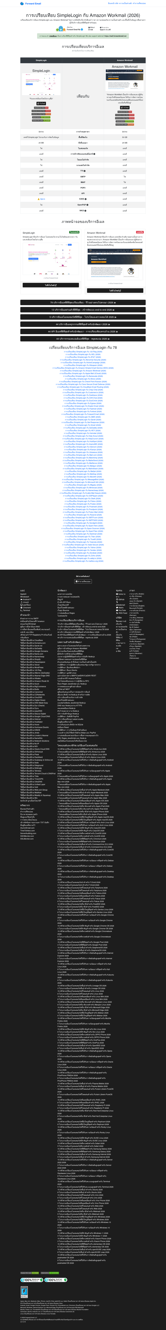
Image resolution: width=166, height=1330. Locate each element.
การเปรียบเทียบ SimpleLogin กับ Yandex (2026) (83, 550)
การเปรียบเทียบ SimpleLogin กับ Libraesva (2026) (83, 452)
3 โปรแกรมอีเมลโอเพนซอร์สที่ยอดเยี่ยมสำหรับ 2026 (83, 1203)
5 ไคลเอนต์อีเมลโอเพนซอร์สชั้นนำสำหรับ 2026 (82, 792)
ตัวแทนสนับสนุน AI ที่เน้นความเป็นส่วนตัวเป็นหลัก (77, 662)
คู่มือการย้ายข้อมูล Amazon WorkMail (72, 648)
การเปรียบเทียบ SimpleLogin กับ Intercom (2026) (83, 446)
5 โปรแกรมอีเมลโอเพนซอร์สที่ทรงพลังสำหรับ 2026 (80, 1146)
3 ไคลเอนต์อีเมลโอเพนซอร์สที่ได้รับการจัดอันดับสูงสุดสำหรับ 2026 (84, 766)
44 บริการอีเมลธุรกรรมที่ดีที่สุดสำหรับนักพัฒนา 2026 (82, 324)
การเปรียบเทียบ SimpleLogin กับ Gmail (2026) (83, 425)
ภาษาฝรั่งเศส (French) (137, 610)
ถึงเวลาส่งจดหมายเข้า (29, 814)
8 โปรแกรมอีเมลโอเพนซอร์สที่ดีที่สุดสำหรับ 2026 (83, 1246)
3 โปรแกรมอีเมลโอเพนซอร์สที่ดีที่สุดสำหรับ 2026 (82, 944)
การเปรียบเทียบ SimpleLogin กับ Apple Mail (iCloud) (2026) (83, 373)
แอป (22, 590)
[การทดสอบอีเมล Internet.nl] (41, 114)
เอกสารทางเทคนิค (64, 594)
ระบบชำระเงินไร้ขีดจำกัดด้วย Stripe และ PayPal (76, 732)
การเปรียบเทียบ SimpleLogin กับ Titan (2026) (83, 536)
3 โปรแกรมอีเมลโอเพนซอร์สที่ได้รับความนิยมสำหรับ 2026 (83, 1229)
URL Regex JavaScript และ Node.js (71, 738)
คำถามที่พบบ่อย (139, 3)
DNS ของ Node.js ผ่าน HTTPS (69, 705)
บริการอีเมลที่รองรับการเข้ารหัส (70, 697)
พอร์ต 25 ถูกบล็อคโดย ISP (30, 800)
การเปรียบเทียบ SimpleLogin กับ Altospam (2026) (83, 365)
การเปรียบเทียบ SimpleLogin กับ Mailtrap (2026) (83, 474)
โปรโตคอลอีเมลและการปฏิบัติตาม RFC (73, 681)
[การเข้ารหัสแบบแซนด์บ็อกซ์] (94, 154)
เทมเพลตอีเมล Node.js (66, 708)
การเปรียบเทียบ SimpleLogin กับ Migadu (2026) (83, 485)
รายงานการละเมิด (120, 644)
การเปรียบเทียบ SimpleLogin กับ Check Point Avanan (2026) (83, 381)
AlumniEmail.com (27, 828)
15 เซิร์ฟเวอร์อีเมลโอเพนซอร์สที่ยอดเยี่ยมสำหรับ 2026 (83, 800)
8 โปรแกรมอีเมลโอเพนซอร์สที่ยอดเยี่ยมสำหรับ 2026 (81, 896)
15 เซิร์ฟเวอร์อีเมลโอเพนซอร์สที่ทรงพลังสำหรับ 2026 (81, 833)
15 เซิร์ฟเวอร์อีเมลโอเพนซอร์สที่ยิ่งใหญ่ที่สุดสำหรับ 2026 (85, 817)
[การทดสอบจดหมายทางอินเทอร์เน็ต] (55, 1280)
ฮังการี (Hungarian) (136, 620)
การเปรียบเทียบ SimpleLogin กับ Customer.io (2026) (83, 392)
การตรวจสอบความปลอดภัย (68, 596)
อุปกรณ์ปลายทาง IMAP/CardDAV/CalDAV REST (76, 675)
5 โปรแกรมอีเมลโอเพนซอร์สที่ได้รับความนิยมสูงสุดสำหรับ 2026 (83, 1025)
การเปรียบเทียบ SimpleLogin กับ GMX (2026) (83, 417)
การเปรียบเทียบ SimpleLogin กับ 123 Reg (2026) (83, 351)
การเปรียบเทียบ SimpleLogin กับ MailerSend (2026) (83, 460)
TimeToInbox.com (27, 830)
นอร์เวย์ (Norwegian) (136, 634)
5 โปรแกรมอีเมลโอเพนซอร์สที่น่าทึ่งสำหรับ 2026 (83, 1010)
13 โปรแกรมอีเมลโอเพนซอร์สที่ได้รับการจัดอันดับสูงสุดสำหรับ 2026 (85, 878)
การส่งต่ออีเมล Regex (66, 613)
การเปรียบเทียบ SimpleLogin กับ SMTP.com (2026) (83, 517)
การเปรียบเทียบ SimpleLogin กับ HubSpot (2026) (83, 441)
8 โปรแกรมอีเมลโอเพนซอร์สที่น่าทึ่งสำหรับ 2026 (80, 906)
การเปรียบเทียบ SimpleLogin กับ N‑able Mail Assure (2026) (83, 493)
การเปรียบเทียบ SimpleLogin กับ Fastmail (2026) (83, 408)
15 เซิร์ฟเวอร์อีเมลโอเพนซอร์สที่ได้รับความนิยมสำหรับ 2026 (85, 822)
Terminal (26, 610)
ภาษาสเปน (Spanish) (136, 644)
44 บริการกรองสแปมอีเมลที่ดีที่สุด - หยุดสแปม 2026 (82, 338)
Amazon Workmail (125, 66)
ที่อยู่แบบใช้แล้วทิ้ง (27, 817)
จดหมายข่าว (120, 595)
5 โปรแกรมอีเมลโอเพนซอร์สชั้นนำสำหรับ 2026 (84, 847)
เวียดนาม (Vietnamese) (134, 657)
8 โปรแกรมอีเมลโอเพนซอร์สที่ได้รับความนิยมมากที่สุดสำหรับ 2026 (85, 867)
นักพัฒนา (62, 590)
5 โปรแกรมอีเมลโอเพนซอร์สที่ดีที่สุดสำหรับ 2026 (81, 841)
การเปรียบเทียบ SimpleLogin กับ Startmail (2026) (83, 533)
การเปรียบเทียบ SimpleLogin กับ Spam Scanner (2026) (83, 528)
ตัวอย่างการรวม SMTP (29, 618)
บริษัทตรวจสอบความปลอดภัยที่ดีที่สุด (72, 659)
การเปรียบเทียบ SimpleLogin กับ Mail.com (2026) (83, 455)
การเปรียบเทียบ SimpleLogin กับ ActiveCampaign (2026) (83, 362)
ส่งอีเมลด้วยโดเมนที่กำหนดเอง (32, 621)
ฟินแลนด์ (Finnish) (136, 608)
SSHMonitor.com (27, 836)
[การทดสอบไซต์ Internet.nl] (41, 110)
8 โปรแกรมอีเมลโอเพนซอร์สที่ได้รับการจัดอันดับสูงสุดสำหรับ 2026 (85, 856)
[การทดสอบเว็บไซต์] (31, 1280)
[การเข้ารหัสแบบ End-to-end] (86, 199)
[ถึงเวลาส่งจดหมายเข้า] (85, 171)
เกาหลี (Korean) (135, 632)
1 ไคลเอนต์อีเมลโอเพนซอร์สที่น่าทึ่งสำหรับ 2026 (82, 814)
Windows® (24, 596)
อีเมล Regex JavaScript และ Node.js (72, 683)
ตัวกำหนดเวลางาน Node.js (68, 711)
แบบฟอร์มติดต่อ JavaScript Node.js (71, 702)
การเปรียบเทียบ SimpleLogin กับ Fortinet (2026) (83, 411)
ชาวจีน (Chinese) (135, 596)
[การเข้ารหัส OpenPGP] (87, 204)
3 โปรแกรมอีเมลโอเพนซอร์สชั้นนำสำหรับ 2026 (81, 950)
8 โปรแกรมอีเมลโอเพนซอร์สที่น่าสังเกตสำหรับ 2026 (84, 1004)
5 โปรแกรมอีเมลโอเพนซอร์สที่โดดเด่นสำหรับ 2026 (79, 1208)
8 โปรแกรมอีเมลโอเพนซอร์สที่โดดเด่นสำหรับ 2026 (81, 890)
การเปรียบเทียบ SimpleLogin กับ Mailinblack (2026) (83, 468)
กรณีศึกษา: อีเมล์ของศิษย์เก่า (68, 667)
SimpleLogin (41, 70)
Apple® (23, 594)
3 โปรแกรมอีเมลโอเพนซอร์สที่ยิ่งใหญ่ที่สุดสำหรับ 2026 (83, 1219)
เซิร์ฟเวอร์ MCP (63, 689)
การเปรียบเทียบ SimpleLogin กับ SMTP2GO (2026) (83, 520)
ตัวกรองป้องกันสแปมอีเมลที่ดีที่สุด (70, 651)
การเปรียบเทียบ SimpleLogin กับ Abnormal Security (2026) (83, 359)
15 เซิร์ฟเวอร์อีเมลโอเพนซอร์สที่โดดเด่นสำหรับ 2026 (83, 795)
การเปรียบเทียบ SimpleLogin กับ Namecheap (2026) (83, 490)
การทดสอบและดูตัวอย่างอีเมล (69, 686)
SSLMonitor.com (27, 838)
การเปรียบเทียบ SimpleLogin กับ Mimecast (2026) (83, 487)
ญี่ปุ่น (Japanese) (135, 629)
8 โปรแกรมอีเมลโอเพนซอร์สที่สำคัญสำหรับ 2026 (81, 1032)
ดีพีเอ (118, 640)
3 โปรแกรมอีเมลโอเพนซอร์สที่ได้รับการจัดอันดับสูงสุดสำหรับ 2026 (84, 1166)
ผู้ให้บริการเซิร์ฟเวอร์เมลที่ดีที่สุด (70, 653)
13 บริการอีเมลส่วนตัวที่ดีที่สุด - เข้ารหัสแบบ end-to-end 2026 (81, 309)
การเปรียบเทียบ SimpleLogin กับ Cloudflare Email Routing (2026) (83, 387)
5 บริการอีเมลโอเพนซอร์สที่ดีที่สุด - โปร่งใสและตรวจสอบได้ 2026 (82, 317)
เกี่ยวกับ (119, 624)
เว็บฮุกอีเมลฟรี (63, 605)
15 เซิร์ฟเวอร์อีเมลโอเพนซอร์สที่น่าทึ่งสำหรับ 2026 (83, 811)
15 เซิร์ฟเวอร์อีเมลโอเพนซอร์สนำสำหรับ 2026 (78, 882)
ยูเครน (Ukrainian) (135, 653)
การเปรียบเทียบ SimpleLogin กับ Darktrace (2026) (83, 395)
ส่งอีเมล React (63, 727)
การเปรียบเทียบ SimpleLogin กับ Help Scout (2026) (83, 436)
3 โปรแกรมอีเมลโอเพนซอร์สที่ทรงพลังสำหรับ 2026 (84, 938)
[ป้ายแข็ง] (24, 1292)
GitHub (121, 599)
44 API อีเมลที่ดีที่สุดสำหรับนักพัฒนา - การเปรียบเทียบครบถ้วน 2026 (82, 331)
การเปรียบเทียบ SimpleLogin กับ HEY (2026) (83, 430)
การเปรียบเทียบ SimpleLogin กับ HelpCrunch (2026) (83, 438)
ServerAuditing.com (28, 833)
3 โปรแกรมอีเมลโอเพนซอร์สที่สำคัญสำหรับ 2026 (80, 830)
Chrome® (27, 607)
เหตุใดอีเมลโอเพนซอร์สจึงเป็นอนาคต (72, 741)
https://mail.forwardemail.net (115, 36)
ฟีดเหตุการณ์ (121, 621)
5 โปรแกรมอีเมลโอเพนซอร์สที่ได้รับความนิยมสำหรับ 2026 (85, 921)
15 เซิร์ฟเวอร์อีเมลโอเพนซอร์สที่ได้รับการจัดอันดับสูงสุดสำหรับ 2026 (85, 761)
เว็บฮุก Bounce (63, 610)
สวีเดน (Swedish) (135, 646)
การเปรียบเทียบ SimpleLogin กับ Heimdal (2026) (83, 433)
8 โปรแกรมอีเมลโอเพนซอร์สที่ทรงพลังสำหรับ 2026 (81, 836)
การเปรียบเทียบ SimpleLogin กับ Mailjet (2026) (83, 471)
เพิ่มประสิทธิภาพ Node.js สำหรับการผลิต (73, 694)
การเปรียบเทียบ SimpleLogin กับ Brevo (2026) (83, 378)
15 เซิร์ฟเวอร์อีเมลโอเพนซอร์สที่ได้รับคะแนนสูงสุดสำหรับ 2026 (83, 1182)
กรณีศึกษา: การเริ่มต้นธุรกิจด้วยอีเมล (72, 730)
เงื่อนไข (119, 634)
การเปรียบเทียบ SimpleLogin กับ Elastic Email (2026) (83, 406)
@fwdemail (120, 605)
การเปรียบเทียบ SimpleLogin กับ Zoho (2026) (83, 555)
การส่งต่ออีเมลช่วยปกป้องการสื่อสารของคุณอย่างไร (77, 735)
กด (117, 648)
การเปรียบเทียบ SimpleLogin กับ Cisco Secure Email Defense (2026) (83, 384)
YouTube (122, 610)
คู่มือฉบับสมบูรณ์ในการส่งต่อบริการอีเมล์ (73, 692)
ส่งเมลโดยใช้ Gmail (28, 624)
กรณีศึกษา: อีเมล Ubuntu (67, 670)
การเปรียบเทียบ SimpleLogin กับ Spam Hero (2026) (83, 525)
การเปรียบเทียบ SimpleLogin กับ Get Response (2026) (83, 422)
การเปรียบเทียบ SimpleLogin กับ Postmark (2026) (83, 506)
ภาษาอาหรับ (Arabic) (136, 594)
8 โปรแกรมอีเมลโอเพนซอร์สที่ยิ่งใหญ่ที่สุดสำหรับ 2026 (84, 912)
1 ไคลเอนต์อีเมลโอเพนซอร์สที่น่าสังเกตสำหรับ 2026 (82, 808)
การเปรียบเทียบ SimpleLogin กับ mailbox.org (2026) (83, 561)
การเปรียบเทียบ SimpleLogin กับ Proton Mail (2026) (83, 512)
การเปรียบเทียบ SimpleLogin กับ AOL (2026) (83, 354)
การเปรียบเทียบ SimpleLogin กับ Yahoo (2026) (83, 547)
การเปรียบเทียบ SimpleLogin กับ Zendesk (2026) (83, 553)
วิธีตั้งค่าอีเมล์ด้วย (31, 640)
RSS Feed (122, 613)
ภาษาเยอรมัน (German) (134, 614)
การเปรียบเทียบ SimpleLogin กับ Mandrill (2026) (83, 476)
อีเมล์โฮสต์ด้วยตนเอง (65, 607)
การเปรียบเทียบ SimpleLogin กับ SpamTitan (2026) (83, 531)
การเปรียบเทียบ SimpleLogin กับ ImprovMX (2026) (83, 444)
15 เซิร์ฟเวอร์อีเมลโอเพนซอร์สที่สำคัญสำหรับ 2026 (81, 828)
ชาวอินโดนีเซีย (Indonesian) (134, 623)
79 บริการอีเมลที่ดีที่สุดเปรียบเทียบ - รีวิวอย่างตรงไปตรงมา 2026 (82, 302)
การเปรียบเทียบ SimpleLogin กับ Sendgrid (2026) (83, 523)
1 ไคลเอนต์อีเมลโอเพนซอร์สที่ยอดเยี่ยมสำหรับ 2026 (82, 803)
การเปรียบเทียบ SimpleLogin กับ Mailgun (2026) (83, 465)
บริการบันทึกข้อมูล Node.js (68, 713)
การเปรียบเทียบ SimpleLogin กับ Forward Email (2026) (83, 414)
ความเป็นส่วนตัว (125, 3)
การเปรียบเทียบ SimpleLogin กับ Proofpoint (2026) (83, 509)
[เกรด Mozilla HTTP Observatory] (41, 117)
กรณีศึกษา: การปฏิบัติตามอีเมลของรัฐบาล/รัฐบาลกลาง (79, 664)
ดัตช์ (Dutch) (133, 603)
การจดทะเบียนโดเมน (28, 819)
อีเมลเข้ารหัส (113, 3)
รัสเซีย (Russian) (135, 641)
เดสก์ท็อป (26, 605)
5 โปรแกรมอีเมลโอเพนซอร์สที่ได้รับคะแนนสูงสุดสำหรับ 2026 (85, 1187)
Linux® (26, 602)
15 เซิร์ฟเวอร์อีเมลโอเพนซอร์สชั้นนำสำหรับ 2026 (82, 754)
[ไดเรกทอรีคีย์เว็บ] (85, 210)
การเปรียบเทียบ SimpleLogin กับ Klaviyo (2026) (83, 449)
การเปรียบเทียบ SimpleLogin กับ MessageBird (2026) (83, 479)
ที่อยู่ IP (60, 599)
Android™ (27, 599)
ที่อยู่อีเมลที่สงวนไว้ (27, 825)
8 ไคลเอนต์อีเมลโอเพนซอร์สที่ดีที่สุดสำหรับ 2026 (81, 751)
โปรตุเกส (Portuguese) (137, 639)
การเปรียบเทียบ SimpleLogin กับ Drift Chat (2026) (83, 397)
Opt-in (42, 199)
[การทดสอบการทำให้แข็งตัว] (41, 107)
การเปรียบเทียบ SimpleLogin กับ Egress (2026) (83, 403)
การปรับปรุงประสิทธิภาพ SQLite (70, 724)
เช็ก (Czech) (133, 598)
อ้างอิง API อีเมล (63, 602)
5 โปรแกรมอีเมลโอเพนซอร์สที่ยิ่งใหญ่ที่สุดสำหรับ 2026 (84, 819)
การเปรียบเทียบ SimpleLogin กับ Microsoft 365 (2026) (83, 482)
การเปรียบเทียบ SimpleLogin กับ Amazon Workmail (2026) (83, 370)
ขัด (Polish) (133, 636)
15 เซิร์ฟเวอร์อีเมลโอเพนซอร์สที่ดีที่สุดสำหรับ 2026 (81, 749)
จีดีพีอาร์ (119, 637)
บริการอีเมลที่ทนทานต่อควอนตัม (70, 719)
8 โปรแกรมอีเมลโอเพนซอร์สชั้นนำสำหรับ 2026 (80, 1048)
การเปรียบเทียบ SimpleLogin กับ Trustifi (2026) (83, 539)
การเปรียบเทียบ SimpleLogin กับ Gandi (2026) (83, 419)
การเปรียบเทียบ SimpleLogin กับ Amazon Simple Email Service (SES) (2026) (83, 368)
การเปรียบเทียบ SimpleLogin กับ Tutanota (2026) (83, 542)
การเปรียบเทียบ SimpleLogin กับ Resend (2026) (83, 514)
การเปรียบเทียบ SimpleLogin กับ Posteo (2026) (83, 504)
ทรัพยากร (25, 805)
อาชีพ (118, 651)
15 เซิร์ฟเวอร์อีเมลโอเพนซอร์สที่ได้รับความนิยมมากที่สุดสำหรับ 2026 (85, 861)
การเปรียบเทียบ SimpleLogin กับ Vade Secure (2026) (83, 544)
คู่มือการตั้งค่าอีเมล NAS (30, 626)
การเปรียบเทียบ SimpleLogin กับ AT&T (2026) (83, 357)
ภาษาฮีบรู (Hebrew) (136, 617)
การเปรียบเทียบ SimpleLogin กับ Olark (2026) (83, 498)
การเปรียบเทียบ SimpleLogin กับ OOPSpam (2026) (83, 495)
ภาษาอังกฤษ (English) (137, 606)
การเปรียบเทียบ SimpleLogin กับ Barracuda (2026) (83, 376)
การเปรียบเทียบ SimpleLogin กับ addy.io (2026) (83, 558)
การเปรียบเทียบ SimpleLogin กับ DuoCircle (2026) (83, 400)
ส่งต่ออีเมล (53, 36)
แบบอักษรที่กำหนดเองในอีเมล (69, 678)
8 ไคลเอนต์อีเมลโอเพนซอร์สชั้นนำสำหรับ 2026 (81, 757)
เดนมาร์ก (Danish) (135, 601)
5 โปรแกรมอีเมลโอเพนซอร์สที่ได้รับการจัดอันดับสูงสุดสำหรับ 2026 (84, 959)
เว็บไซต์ (42, 103)
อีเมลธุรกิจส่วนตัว (27, 808)
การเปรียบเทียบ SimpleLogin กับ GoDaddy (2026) (83, 427)
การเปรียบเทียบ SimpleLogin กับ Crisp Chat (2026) (83, 389)
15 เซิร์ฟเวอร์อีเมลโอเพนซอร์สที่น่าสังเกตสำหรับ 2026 (83, 806)
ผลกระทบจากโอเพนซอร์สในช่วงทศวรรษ (73, 645)
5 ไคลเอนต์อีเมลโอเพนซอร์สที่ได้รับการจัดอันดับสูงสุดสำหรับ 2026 (83, 785)
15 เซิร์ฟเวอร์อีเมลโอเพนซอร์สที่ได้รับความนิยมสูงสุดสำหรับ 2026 (83, 772)
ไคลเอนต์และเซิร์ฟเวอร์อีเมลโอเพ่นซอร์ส (77, 745)
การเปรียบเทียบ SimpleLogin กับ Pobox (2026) (83, 501)
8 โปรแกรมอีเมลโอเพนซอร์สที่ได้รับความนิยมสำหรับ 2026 (85, 825)
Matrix (121, 607)
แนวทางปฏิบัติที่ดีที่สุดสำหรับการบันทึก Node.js (76, 656)
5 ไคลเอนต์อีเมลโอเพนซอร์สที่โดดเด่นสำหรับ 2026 (82, 798)
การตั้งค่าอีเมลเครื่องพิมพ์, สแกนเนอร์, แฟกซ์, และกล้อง (35, 630)
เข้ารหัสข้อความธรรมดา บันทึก (34, 822)
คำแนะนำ (25, 614)
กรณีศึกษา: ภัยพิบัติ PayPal (68, 716)
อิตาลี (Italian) (134, 627)
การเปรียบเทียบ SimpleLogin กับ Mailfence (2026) (83, 463)
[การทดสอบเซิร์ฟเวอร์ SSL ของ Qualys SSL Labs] (41, 120)
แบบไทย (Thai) (134, 648)
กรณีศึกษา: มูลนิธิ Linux (66, 673)
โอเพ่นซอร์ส (62, 615)
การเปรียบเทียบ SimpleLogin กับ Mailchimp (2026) (83, 457)
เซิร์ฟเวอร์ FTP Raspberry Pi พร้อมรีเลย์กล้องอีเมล (36, 636)
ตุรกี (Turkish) (134, 651)
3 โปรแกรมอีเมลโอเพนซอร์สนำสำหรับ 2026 (78, 885)
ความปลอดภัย (121, 626)
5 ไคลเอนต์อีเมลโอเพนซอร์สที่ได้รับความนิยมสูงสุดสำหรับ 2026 (85, 776)
